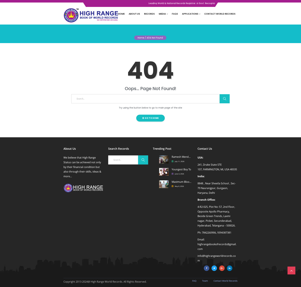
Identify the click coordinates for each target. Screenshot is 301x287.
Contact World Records (219, 13)
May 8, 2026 (179, 186)
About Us (134, 13)
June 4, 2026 (179, 174)
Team (205, 281)
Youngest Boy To (181, 169)
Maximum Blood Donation (182, 181)
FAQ (194, 281)
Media (162, 13)
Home (121, 13)
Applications (190, 13)
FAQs (175, 13)
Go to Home (151, 118)
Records (149, 13)
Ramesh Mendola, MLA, (182, 156)
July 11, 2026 (179, 161)
